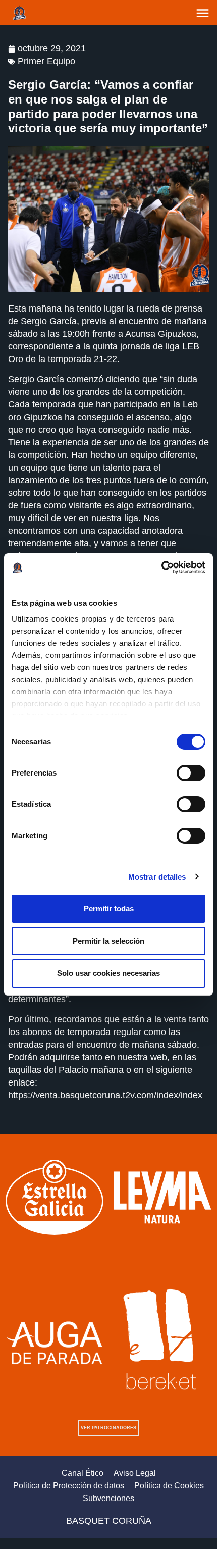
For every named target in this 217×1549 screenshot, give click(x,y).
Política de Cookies (169, 1485)
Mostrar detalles (157, 876)
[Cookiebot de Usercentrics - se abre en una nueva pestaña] (161, 567)
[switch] (191, 773)
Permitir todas (109, 908)
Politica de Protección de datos (68, 1485)
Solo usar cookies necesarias (108, 973)
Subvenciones (108, 1498)
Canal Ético (82, 1473)
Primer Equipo (46, 61)
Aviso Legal (135, 1473)
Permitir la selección (108, 941)
